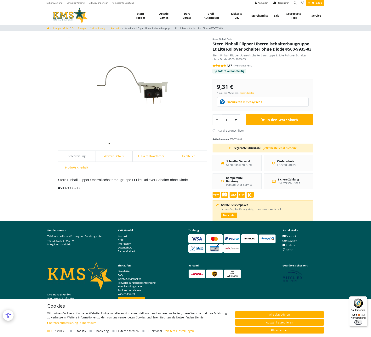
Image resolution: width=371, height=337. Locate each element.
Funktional (155, 331)
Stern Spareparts (80, 28)
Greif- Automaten (211, 16)
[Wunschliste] (302, 3)
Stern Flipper (140, 16)
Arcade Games (163, 16)
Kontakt (122, 236)
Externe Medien (128, 331)
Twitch (289, 249)
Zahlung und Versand (130, 290)
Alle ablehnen (279, 330)
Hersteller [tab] (188, 156)
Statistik (81, 331)
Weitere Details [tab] (114, 156)
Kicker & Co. (236, 16)
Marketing (102, 331)
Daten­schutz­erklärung (64, 323)
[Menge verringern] (217, 119)
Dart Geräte (186, 16)
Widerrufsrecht (126, 294)
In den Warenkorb (282, 119)
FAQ (120, 275)
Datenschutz (125, 247)
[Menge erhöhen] (235, 119)
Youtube (290, 245)
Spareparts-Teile (294, 16)
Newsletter (124, 271)
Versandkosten (247, 92)
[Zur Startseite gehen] (48, 28)
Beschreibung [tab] (77, 156)
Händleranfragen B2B (130, 286)
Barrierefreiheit (126, 251)
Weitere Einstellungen (179, 331)
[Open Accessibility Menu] (8, 315)
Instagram (291, 240)
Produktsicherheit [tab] (76, 167)
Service (316, 15)
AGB (120, 240)
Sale (276, 15)
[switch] (358, 322)
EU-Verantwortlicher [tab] (151, 156)
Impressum (89, 323)
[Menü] (364, 298)
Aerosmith (116, 28)
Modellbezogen (99, 28)
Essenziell (60, 331)
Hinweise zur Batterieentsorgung (137, 282)
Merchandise (259, 15)
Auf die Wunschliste (228, 130)
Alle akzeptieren (279, 314)
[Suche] (295, 3)
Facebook (290, 236)
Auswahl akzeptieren (279, 322)
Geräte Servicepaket (129, 279)
